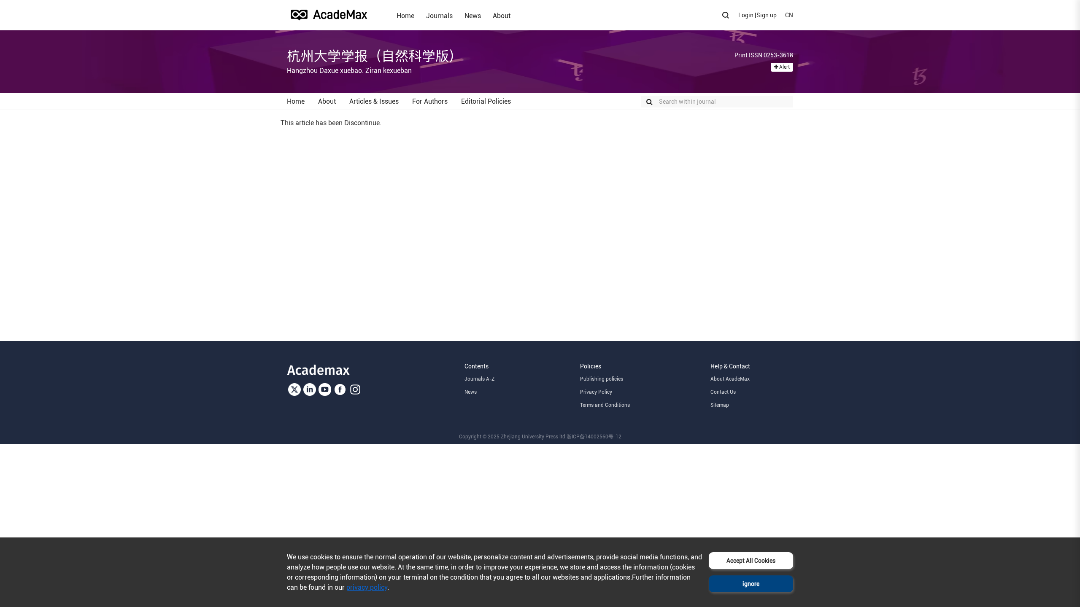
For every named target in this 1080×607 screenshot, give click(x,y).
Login (745, 15)
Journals (439, 15)
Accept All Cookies (750, 560)
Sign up (766, 15)
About (501, 15)
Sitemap (719, 405)
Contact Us (723, 392)
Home (405, 15)
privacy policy (366, 587)
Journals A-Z (479, 379)
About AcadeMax (730, 379)
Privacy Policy (596, 392)
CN (789, 15)
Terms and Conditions (605, 405)
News (472, 15)
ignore (750, 583)
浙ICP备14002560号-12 (594, 437)
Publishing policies (601, 379)
